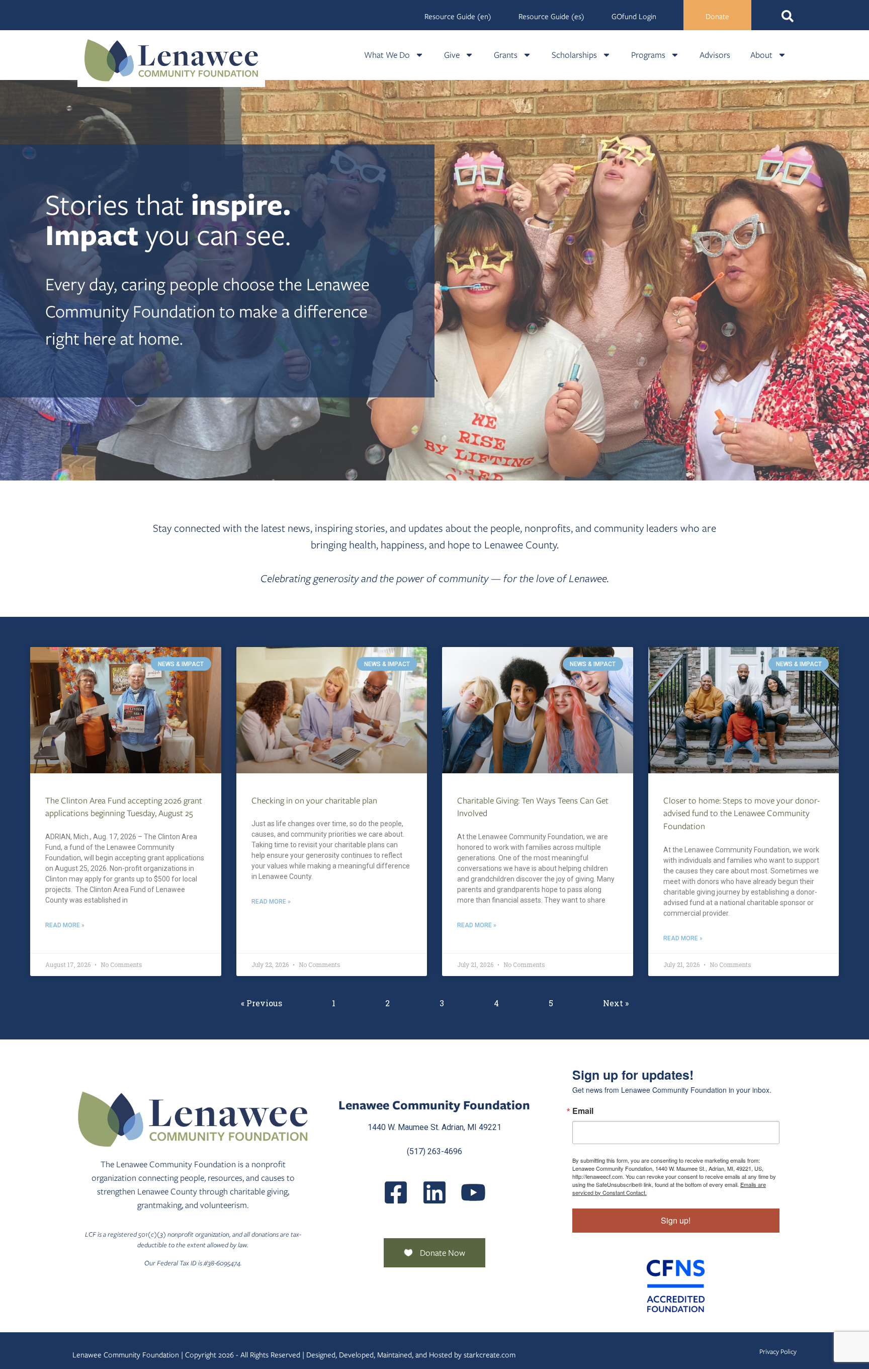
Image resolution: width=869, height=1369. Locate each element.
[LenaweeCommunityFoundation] (395, 1192)
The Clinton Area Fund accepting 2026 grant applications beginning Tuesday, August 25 (123, 807)
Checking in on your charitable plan (314, 800)
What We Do (387, 55)
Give (452, 55)
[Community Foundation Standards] (676, 1286)
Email (582, 1111)
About (761, 55)
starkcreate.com (489, 1354)
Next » (616, 1003)
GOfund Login (634, 16)
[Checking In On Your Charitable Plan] (331, 710)
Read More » (64, 925)
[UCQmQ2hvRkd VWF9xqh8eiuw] (473, 1192)
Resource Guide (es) (551, 16)
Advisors (715, 55)
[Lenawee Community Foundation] (171, 60)
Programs (648, 55)
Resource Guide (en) (457, 16)
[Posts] (434, 1192)
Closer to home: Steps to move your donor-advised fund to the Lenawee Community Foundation (741, 813)
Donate (717, 16)
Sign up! (675, 1220)
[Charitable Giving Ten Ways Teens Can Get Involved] (537, 710)
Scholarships (574, 55)
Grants (505, 55)
